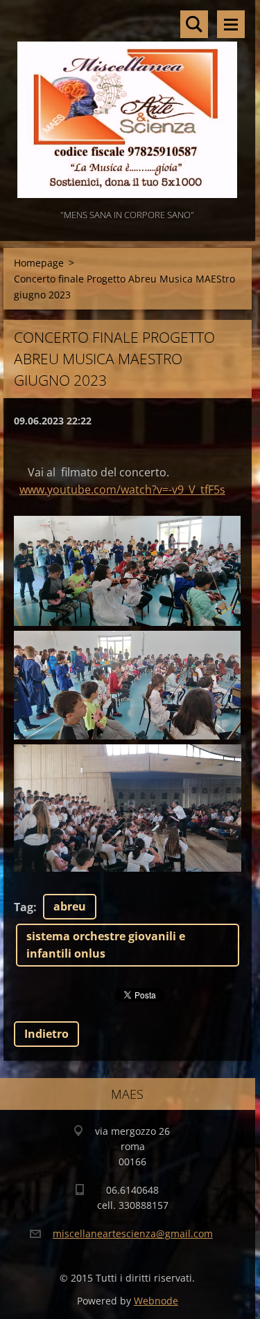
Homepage (39, 262)
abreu (69, 906)
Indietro (46, 1033)
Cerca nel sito (194, 24)
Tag (23, 907)
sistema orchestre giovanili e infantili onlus (105, 944)
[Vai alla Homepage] (127, 103)
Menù (231, 24)
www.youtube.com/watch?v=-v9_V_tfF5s (122, 489)
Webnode (156, 1300)
